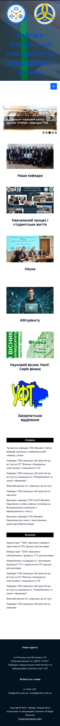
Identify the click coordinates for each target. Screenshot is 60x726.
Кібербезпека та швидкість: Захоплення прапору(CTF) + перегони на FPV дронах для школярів (29, 564)
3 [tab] (49, 132)
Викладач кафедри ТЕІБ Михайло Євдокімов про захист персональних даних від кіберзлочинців (26, 520)
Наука (30, 269)
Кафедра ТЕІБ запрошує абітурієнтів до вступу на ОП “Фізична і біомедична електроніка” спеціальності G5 (28, 464)
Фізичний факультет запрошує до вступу (29, 486)
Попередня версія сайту (30, 719)
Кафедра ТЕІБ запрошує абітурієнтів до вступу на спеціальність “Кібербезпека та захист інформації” (29, 477)
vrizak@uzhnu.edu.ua (41, 693)
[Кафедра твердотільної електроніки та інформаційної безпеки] (15, 13)
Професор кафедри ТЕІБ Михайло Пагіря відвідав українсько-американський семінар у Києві (29, 452)
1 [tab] (43, 132)
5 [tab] (56, 132)
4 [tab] (53, 132)
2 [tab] (46, 132)
